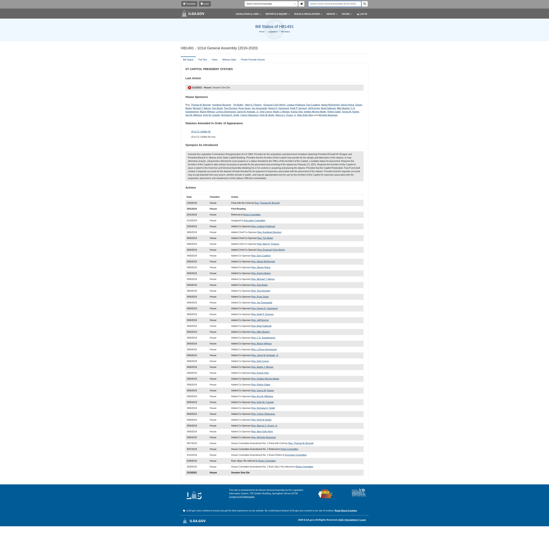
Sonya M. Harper (350, 112)
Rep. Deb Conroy (260, 361)
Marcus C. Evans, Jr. (286, 115)
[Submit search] (365, 4)
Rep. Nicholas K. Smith (263, 408)
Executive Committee (254, 220)
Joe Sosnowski (259, 108)
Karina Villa (297, 112)
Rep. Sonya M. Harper (262, 390)
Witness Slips (229, 59)
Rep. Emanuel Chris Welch (271, 250)
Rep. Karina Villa (260, 373)
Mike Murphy (343, 108)
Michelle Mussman (328, 115)
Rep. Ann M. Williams (262, 396)
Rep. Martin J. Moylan (262, 367)
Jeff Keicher (314, 108)
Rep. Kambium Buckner (269, 232)
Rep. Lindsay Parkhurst (263, 226)
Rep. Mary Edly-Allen (262, 431)
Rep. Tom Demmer (260, 291)
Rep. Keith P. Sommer (262, 314)
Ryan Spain (244, 108)
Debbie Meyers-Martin (315, 112)
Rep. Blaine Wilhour (261, 343)
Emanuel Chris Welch (274, 105)
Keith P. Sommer (298, 108)
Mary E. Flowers (253, 105)
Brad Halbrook (328, 108)
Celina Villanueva (249, 115)
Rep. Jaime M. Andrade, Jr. (265, 355)
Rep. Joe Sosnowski (261, 302)
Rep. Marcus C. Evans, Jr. (264, 425)
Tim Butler (238, 105)
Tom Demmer (230, 108)
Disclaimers (351, 520)
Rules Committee (252, 214)
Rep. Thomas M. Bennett (267, 203)
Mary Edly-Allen (305, 115)
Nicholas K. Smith (230, 115)
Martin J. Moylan (281, 112)
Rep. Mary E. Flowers (268, 244)
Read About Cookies (346, 510)
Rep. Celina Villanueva (263, 414)
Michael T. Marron (202, 108)
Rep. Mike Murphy (260, 332)
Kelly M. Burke (267, 115)
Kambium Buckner (221, 105)
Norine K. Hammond (278, 108)
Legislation (273, 31)
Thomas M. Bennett (201, 105)
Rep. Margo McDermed (263, 261)
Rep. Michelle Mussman (263, 437)
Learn (363, 520)
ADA (341, 520)
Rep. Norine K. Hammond (264, 308)
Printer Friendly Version (253, 59)
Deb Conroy (266, 112)
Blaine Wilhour (207, 112)
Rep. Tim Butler (265, 238)
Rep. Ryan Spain (260, 297)
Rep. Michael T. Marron (263, 279)
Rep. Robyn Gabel (260, 384)
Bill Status (188, 59)
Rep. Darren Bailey (261, 273)
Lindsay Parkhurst (296, 105)
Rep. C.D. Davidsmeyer (263, 338)
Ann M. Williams (193, 115)
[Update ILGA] (301, 4)
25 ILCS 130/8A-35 (201, 132)
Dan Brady (217, 108)
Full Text (202, 59)
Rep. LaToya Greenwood (264, 349)
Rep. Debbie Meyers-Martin (265, 379)
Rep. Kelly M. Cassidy (262, 402)
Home (261, 31)
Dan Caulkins (313, 105)
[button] (246, 14)
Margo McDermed (330, 105)
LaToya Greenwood (226, 112)
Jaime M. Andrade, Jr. (248, 112)
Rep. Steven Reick (260, 267)
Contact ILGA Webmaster (242, 497)
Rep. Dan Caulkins (261, 255)
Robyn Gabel (334, 112)
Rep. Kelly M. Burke (261, 420)
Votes (214, 59)
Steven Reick (347, 105)
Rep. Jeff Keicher (260, 320)
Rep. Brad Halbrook (261, 326)
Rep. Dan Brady (259, 285)
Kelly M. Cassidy (211, 115)
